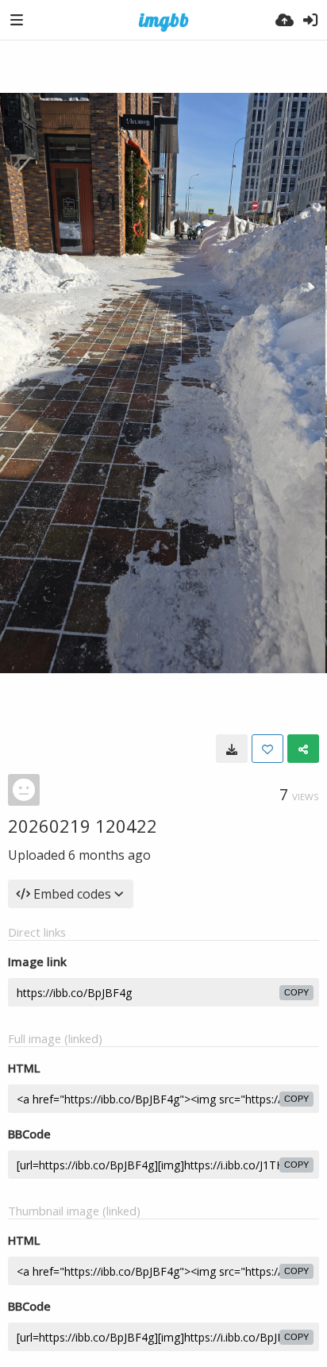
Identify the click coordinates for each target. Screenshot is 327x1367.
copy (296, 992)
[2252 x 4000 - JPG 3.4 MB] (232, 748)
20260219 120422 (82, 826)
